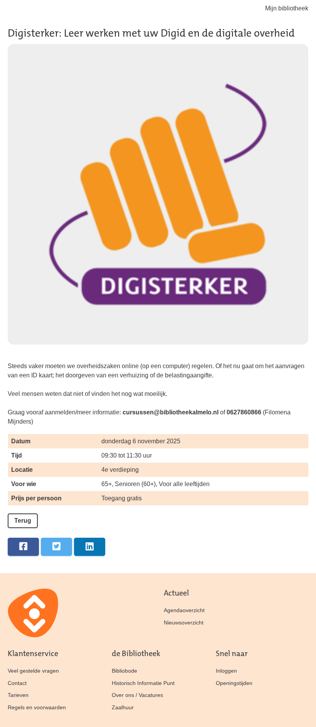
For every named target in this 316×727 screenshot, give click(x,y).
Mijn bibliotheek (286, 8)
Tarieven (18, 695)
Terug (22, 520)
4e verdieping (120, 469)
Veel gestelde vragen (33, 671)
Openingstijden (234, 683)
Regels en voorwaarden (37, 707)
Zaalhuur (123, 707)
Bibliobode (124, 671)
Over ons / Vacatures (137, 695)
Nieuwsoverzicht (183, 622)
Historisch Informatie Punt (143, 683)
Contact (17, 683)
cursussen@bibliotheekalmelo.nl (171, 412)
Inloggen (226, 671)
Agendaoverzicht (184, 610)
